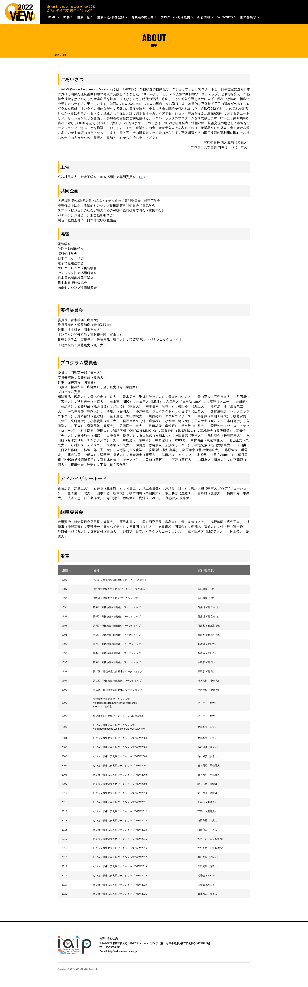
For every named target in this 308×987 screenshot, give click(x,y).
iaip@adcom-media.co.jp (122, 951)
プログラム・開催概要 (175, 17)
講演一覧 (83, 17)
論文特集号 (248, 17)
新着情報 (203, 17)
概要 (66, 17)
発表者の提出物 (143, 17)
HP (141, 177)
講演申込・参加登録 (110, 17)
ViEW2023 (225, 17)
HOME (51, 17)
